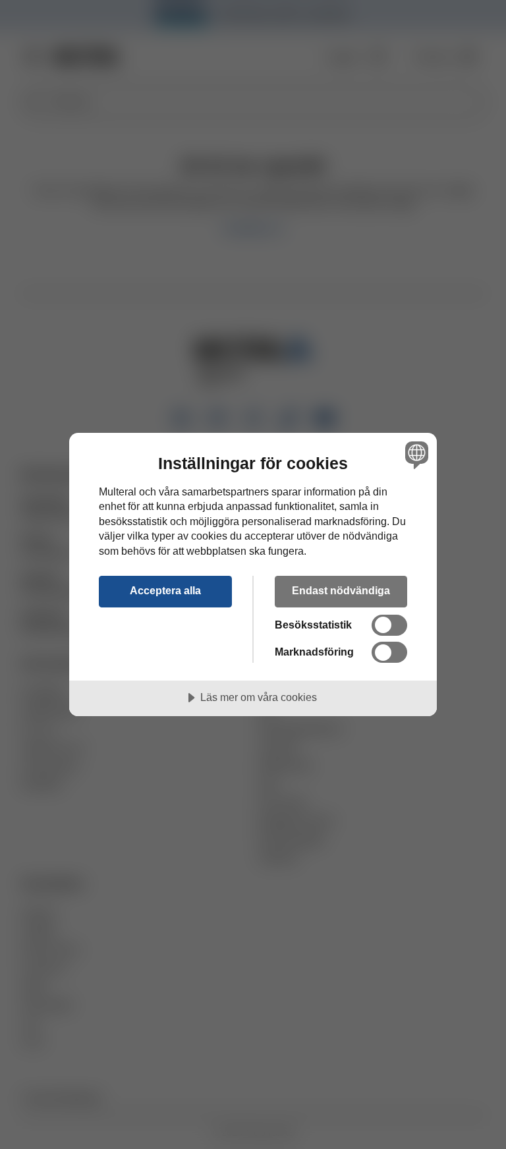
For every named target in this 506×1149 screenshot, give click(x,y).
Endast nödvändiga (341, 590)
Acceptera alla (165, 590)
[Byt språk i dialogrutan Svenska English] (415, 455)
